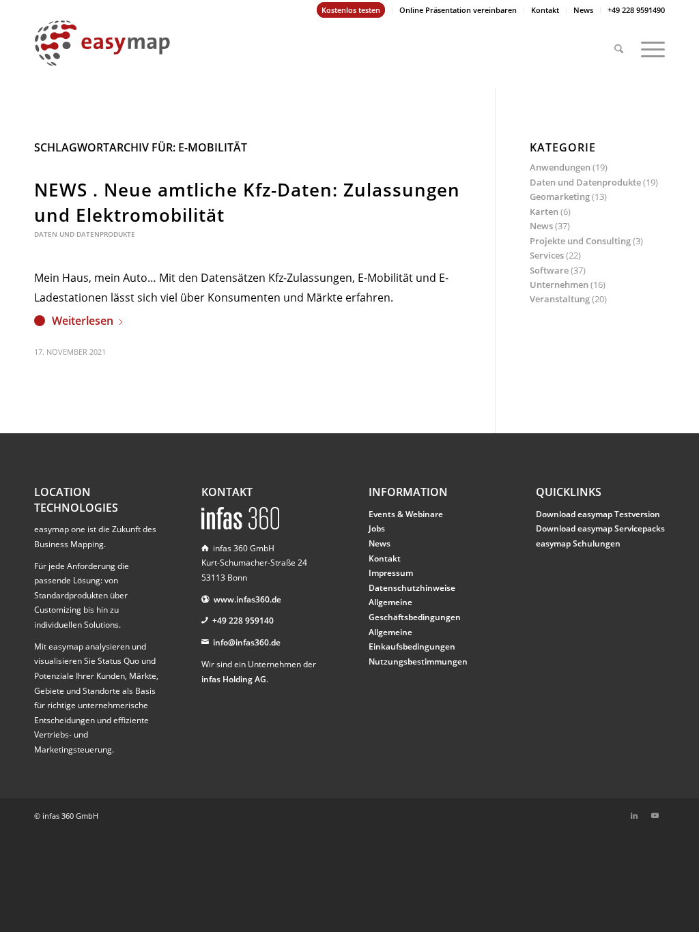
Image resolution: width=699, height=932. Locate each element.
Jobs (377, 528)
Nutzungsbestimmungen (418, 661)
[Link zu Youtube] (654, 815)
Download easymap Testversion (598, 514)
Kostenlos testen (351, 10)
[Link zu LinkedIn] (634, 815)
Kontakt (545, 10)
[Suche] (618, 43)
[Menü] (648, 43)
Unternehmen (559, 284)
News (583, 10)
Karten (544, 211)
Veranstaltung (560, 299)
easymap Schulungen (578, 543)
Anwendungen (560, 167)
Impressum (391, 573)
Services (547, 255)
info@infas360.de (247, 642)
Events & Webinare (406, 514)
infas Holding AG (233, 679)
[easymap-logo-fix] (102, 54)
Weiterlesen (82, 320)
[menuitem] (351, 10)
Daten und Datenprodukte (84, 234)
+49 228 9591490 (636, 10)
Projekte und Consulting (580, 241)
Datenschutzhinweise (412, 588)
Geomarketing (560, 196)
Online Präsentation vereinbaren (458, 10)
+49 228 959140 (243, 620)
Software (549, 270)
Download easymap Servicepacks (600, 528)
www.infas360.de (247, 599)
